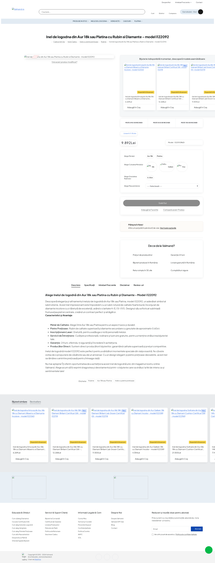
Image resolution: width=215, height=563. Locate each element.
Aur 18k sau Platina (104, 381)
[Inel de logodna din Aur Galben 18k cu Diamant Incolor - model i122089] (149, 426)
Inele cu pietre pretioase (89, 42)
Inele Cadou (72, 42)
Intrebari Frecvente (107, 285)
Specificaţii (89, 285)
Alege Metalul (129, 156)
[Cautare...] (141, 12)
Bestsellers (35, 401)
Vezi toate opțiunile (168, 228)
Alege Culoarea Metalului (133, 165)
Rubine (103, 42)
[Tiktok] (29, 2)
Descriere (75, 285)
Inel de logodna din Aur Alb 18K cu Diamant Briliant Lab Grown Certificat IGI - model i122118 (109, 448)
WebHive (37, 559)
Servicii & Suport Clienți (56, 512)
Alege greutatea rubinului (130, 177)
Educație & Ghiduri (21, 512)
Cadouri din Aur (59, 42)
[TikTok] (115, 557)
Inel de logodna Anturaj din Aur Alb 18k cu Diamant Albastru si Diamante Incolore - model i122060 (139, 98)
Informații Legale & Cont (89, 512)
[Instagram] (15, 2)
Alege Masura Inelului (132, 186)
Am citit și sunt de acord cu (175, 534)
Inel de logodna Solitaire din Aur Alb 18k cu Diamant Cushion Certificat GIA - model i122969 (188, 448)
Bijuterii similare (19, 401)
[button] (133, 107)
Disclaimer (125, 285)
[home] (50, 42)
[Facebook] (22, 2)
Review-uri (139, 285)
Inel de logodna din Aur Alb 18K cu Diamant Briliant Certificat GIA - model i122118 (171, 98)
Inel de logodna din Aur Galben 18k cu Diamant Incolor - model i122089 (148, 448)
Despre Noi (116, 512)
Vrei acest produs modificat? (64, 62)
